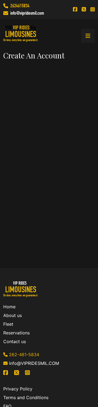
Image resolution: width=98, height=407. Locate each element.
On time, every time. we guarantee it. (20, 40)
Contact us (14, 341)
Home (9, 306)
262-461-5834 (24, 354)
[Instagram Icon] (92, 10)
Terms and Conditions (25, 397)
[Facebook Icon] (75, 10)
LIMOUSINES (20, 34)
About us (12, 315)
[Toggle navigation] (88, 36)
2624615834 (19, 6)
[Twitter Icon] (84, 10)
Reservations (16, 332)
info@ (15, 13)
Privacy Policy (17, 389)
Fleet (8, 324)
